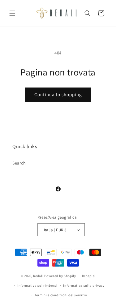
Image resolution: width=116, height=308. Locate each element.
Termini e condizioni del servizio (61, 295)
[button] (12, 13)
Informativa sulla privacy (84, 285)
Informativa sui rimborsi (37, 285)
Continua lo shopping (58, 94)
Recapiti (89, 276)
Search (19, 163)
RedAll (38, 276)
